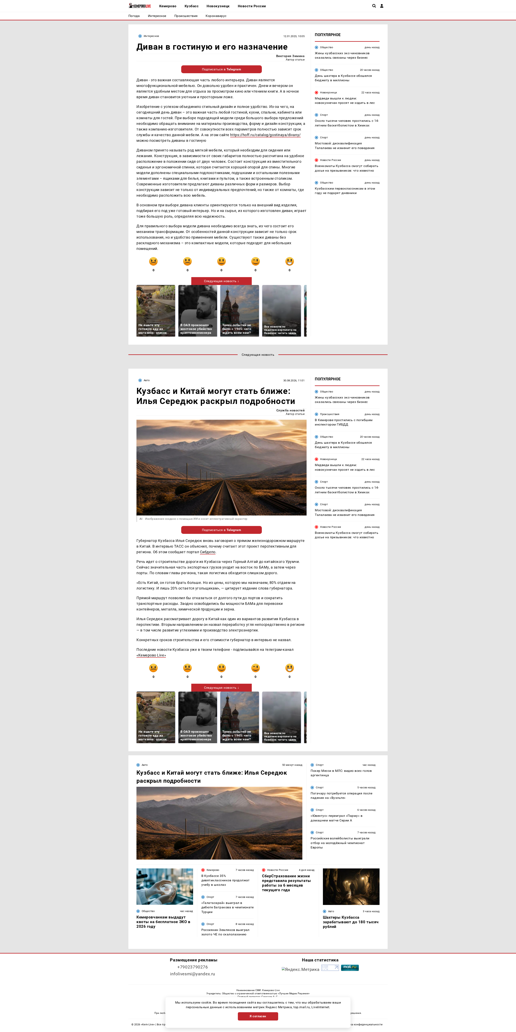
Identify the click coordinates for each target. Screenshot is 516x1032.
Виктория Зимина (290, 56)
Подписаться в (221, 69)
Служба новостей (290, 410)
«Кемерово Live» (151, 655)
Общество (326, 47)
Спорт (324, 114)
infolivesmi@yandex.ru (192, 973)
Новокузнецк (328, 92)
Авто (147, 380)
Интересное (151, 36)
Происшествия (329, 414)
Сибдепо (207, 552)
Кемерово (213, 869)
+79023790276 (192, 967)
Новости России (330, 160)
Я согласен (258, 1016)
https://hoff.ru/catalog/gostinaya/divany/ (265, 135)
